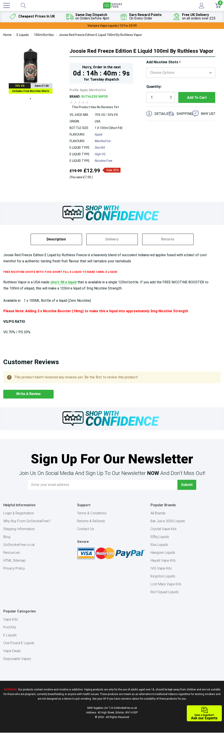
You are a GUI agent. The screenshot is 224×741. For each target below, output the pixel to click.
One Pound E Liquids (18, 643)
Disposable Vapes (17, 659)
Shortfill (100, 147)
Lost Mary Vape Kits (165, 584)
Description (56, 239)
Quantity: (153, 87)
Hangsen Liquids (162, 552)
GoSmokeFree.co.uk (19, 545)
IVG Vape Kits (161, 568)
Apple (98, 134)
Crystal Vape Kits (163, 529)
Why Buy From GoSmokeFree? (27, 521)
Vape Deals (12, 651)
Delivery (112, 239)
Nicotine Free (103, 160)
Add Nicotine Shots (163, 62)
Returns (167, 239)
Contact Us (85, 529)
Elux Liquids (159, 545)
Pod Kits (9, 627)
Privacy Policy (14, 568)
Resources (11, 552)
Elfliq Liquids (159, 537)
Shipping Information (19, 529)
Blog (6, 537)
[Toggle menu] (6, 5)
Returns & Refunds (91, 521)
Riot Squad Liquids (164, 592)
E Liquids (10, 635)
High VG (100, 154)
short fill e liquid (63, 282)
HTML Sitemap (14, 560)
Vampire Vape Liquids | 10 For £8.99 (112, 25)
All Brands (158, 513)
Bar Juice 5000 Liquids (167, 521)
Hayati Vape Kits (163, 560)
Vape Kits (10, 619)
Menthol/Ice (103, 141)
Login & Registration (18, 513)
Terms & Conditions (92, 513)
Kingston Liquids (162, 576)
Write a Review (28, 394)
